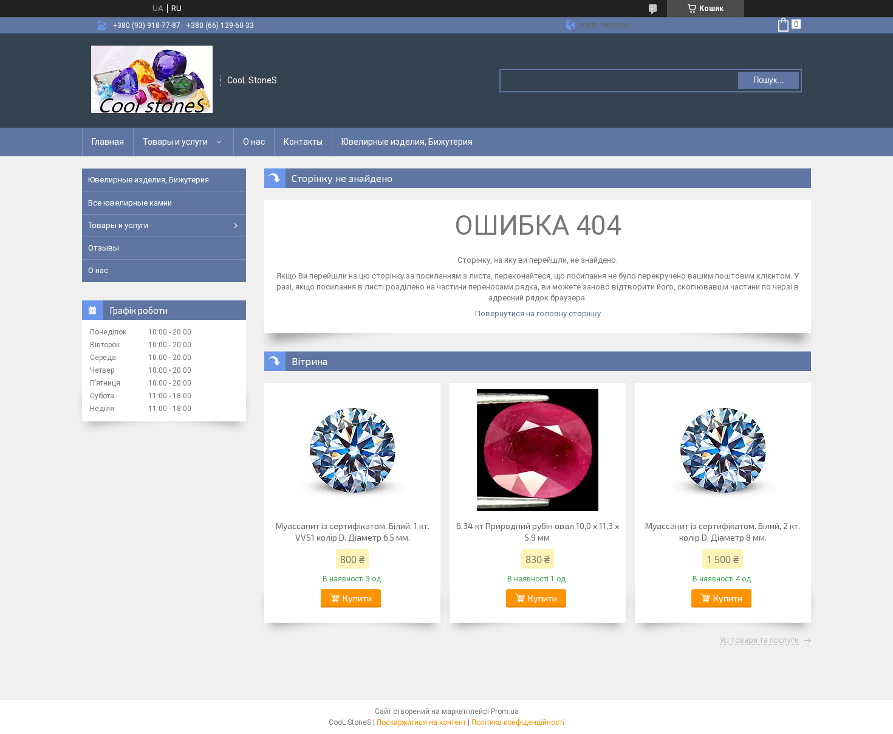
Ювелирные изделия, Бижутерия (407, 142)
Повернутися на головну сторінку (538, 313)
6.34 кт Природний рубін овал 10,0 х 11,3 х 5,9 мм (537, 531)
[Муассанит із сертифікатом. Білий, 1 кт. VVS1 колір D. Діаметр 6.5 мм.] (352, 450)
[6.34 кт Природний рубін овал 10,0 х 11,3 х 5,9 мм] (538, 450)
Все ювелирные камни (130, 202)
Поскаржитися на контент (421, 722)
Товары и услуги (175, 142)
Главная (108, 142)
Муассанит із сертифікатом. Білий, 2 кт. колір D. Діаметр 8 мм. (722, 531)
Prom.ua (505, 711)
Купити (357, 598)
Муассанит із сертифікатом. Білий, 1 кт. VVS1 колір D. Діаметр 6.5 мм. (352, 531)
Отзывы (103, 247)
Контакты (303, 142)
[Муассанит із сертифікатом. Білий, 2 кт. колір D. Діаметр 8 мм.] (723, 450)
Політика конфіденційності (517, 722)
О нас (254, 142)
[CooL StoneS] (152, 81)
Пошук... (768, 80)
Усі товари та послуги (759, 640)
